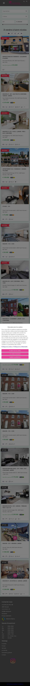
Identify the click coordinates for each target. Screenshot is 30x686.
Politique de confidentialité (20, 346)
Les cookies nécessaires (15, 354)
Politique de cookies (7, 346)
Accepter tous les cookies (15, 350)
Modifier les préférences (15, 357)
